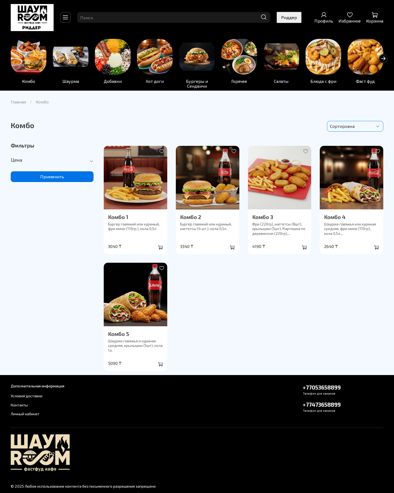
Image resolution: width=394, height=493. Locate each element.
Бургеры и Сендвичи (197, 83)
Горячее (239, 81)
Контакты (19, 405)
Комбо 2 (190, 217)
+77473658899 (322, 404)
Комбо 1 (118, 217)
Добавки (113, 81)
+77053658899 (322, 387)
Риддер (289, 17)
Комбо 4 (334, 217)
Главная (18, 101)
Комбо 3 (262, 217)
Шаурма (70, 81)
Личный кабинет (25, 414)
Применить (52, 176)
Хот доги (155, 81)
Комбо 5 (118, 334)
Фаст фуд (365, 81)
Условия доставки (26, 396)
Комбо (28, 81)
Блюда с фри (323, 81)
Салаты (281, 81)
